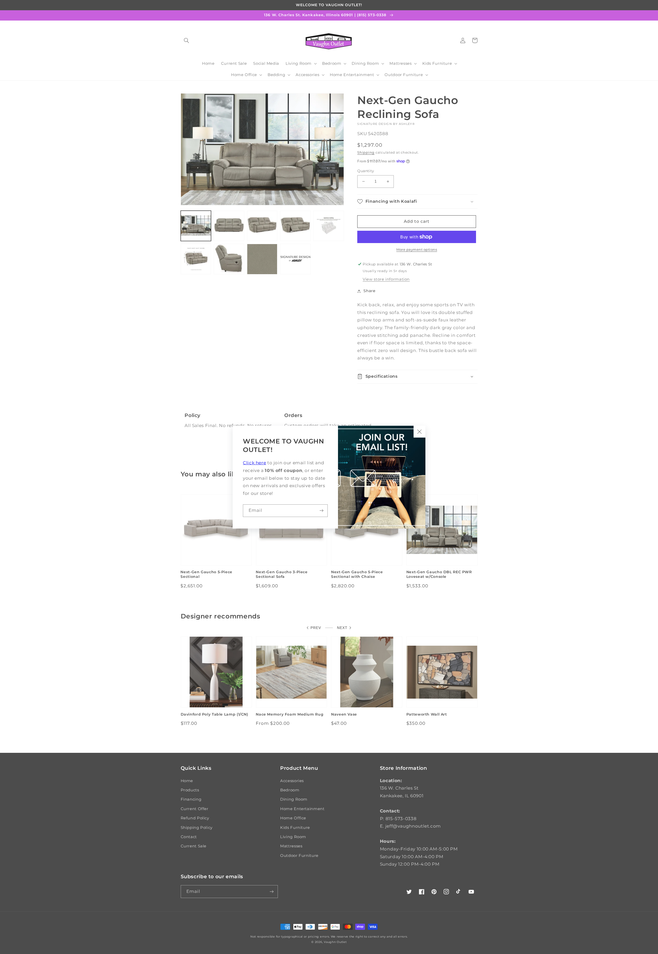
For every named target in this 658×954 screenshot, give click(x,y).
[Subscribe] (321, 510)
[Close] (419, 432)
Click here (254, 462)
